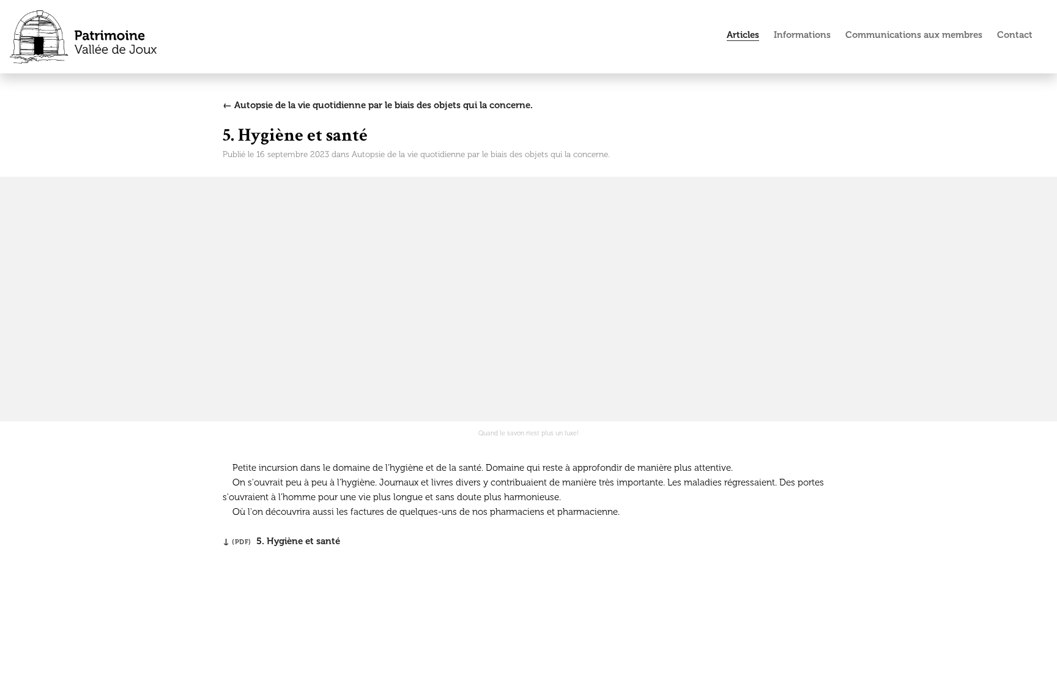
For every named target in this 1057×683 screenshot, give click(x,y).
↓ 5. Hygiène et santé (281, 541)
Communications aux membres (913, 34)
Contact (1015, 34)
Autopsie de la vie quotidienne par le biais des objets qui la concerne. (481, 154)
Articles (743, 34)
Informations (802, 34)
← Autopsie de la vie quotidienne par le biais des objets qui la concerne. (378, 105)
